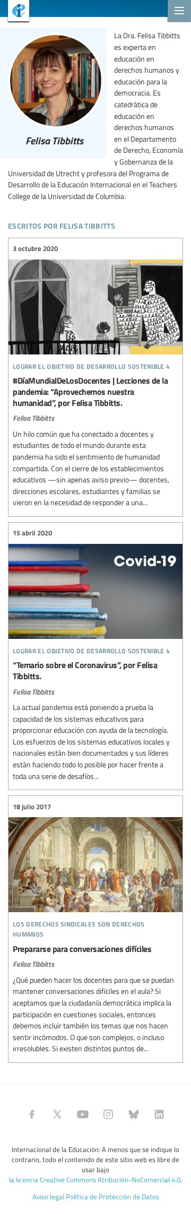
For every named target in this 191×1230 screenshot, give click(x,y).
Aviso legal (48, 1196)
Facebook (31, 1114)
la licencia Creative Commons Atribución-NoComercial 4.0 (94, 1179)
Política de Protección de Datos (112, 1196)
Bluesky (133, 1114)
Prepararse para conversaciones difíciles (95, 928)
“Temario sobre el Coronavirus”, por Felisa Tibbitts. (95, 655)
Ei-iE (14, 12)
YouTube (82, 1114)
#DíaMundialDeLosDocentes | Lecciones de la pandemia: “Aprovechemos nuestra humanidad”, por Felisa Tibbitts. (95, 376)
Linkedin (159, 1114)
